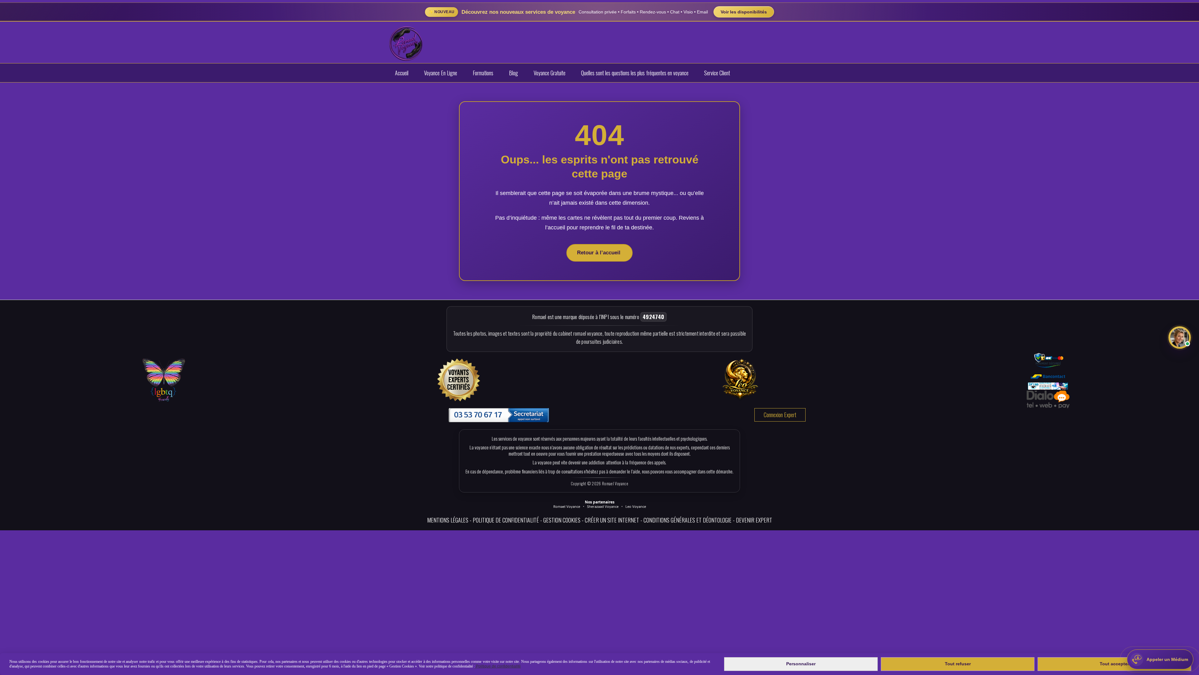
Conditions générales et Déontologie (688, 520)
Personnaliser (801, 663)
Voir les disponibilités (744, 11)
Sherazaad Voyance (603, 506)
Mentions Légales (447, 520)
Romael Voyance (566, 506)
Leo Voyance (635, 506)
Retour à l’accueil (599, 253)
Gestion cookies (561, 520)
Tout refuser (958, 663)
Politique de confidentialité (506, 520)
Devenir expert (754, 520)
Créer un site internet (612, 520)
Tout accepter (1114, 663)
